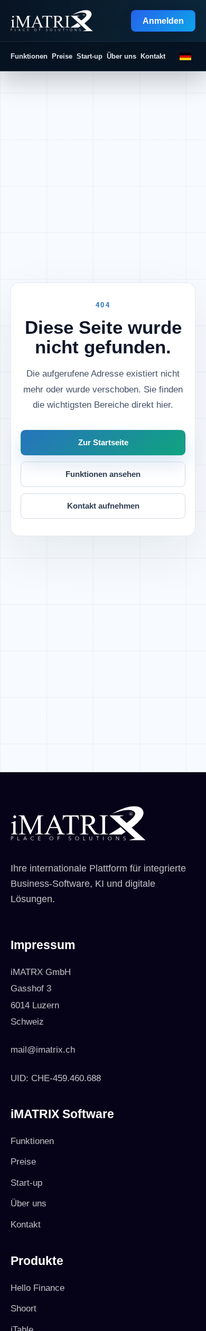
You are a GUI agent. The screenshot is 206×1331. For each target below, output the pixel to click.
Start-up (89, 56)
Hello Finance (37, 1288)
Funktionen (29, 56)
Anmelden (163, 20)
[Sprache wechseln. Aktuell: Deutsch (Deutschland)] (185, 56)
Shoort (23, 1309)
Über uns (121, 56)
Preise (62, 56)
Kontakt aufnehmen (103, 506)
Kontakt (153, 56)
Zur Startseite (103, 442)
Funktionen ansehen (103, 474)
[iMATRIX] (52, 20)
